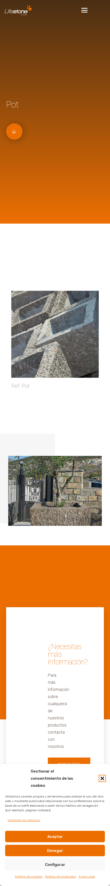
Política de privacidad (60, 876)
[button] (102, 778)
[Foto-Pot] (55, 491)
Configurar (55, 864)
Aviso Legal (87, 876)
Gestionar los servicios (24, 820)
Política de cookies (28, 876)
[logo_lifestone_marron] (18, 10)
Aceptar (55, 836)
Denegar (55, 850)
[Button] (14, 131)
